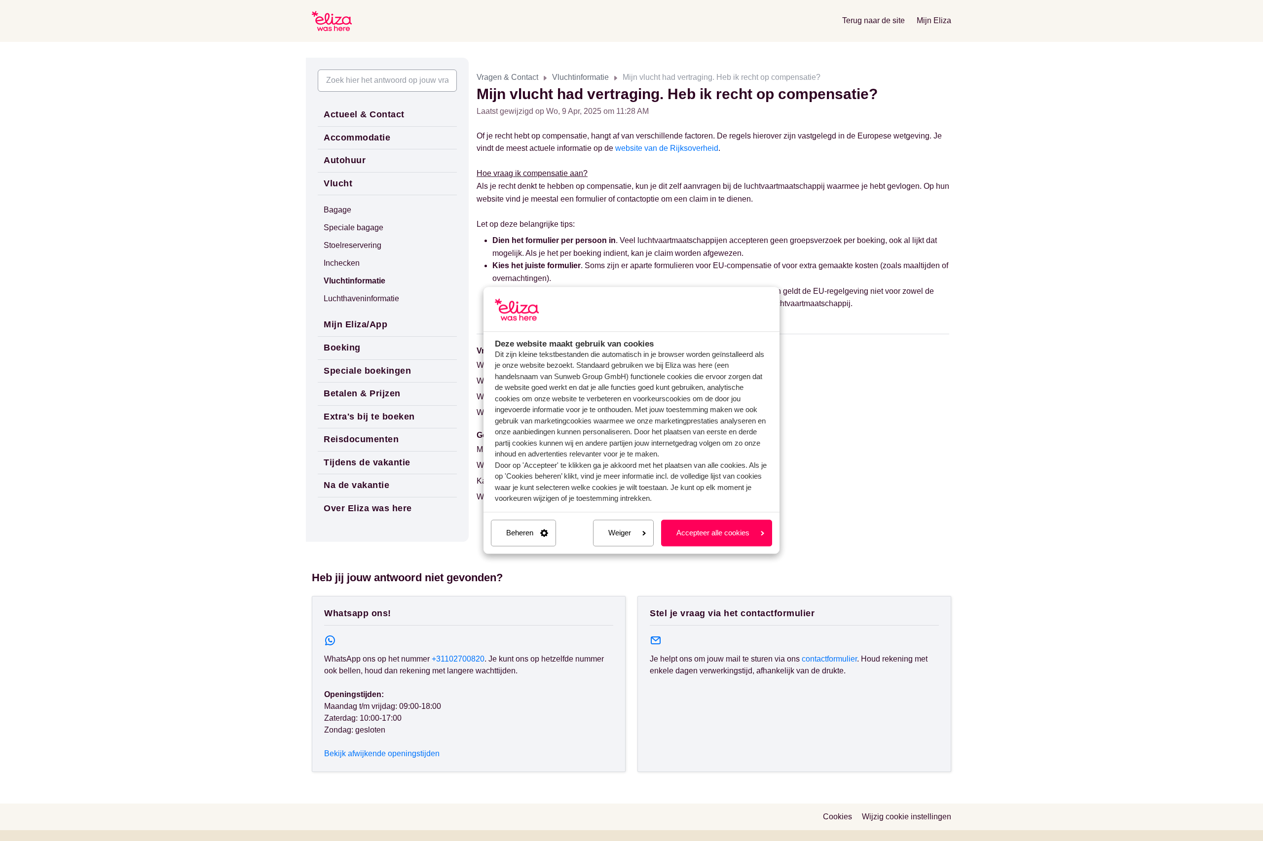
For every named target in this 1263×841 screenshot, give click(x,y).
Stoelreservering (352, 245)
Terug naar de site (873, 20)
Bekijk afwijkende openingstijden (382, 753)
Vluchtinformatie (580, 77)
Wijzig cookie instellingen (906, 816)
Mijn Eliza (934, 20)
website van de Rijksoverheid (666, 148)
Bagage (337, 210)
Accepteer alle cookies (712, 532)
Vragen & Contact (507, 77)
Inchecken (342, 263)
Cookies (837, 816)
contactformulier (829, 659)
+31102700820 (458, 659)
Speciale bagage (353, 227)
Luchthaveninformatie (361, 298)
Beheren (519, 532)
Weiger (619, 532)
